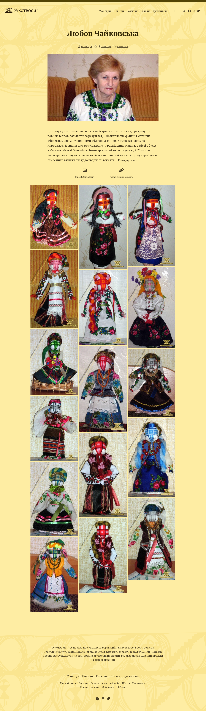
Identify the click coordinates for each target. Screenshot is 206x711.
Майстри (105, 11)
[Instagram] (103, 699)
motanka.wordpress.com (121, 177)
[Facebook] (97, 699)
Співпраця (108, 687)
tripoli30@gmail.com (84, 177)
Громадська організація (105, 683)
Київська (122, 46)
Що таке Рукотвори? (134, 683)
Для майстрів (68, 683)
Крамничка (159, 11)
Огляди (145, 11)
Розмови (132, 11)
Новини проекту (89, 687)
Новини (119, 11)
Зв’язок (121, 687)
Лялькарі (106, 46)
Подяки (83, 683)
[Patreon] (108, 699)
